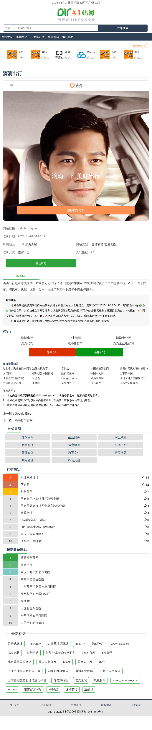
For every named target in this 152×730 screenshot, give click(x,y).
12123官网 (88, 652)
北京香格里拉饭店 (20, 661)
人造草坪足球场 (58, 643)
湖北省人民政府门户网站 (17, 368)
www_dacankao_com (125, 680)
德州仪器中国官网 (42, 373)
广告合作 (76, 705)
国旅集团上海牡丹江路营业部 (40, 498)
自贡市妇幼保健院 (32, 623)
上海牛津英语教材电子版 (24, 671)
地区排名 (67, 37)
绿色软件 (96, 383)
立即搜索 (122, 28)
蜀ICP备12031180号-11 (91, 711)
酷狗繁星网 (67, 373)
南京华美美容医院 (32, 579)
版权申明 (106, 705)
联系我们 (45, 705)
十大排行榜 (37, 37)
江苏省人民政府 (129, 383)
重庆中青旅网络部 (32, 534)
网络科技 (28, 445)
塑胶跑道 (26, 513)
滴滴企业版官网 (123, 343)
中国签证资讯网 (12, 383)
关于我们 (15, 705)
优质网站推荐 (139, 45)
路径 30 (26, 601)
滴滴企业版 (123, 337)
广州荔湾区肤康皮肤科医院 (38, 586)
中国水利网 (97, 373)
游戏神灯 (98, 643)
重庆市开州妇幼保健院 (35, 572)
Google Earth (69, 378)
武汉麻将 (14, 652)
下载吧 (36, 383)
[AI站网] (76, 14)
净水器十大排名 (31, 541)
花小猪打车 (75, 343)
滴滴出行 (27, 337)
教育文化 (74, 452)
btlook (67, 661)
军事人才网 (84, 661)
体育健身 (74, 445)
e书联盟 (54, 689)
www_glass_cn (120, 643)
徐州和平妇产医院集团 (35, 594)
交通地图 (110, 244)
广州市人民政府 (110, 671)
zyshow (12, 689)
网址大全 (7, 37)
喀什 (102, 661)
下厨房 (25, 484)
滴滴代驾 (27, 343)
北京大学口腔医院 (13, 378)
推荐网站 (21, 37)
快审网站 (53, 37)
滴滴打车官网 (24, 420)
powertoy (35, 643)
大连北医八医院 (31, 608)
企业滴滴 (75, 337)
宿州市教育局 (84, 671)
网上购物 (121, 437)
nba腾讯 (107, 652)
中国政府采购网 (100, 368)
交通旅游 (97, 244)
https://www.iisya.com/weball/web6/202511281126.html (77, 321)
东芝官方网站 (33, 689)
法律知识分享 (40, 368)
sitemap (136, 705)
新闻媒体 (28, 452)
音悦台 (65, 368)
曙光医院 (81, 680)
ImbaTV (80, 643)
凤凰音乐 (100, 680)
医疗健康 (121, 452)
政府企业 (28, 460)
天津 (21, 244)
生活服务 (74, 437)
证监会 (36, 378)
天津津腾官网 (47, 661)
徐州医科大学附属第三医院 (134, 378)
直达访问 (41, 263)
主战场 (88, 689)
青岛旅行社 (60, 680)
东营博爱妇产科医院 (34, 615)
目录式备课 (15, 643)
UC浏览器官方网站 (33, 520)
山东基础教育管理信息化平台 (27, 680)
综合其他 (74, 460)
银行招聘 (33, 652)
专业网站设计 (29, 477)
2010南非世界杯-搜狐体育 (38, 527)
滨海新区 (31, 244)
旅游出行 (24, 252)
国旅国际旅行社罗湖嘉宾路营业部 (43, 505)
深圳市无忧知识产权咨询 (134, 368)
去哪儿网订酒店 (57, 671)
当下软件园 (126, 373)
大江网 (7, 373)
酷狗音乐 (26, 491)
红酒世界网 (97, 378)
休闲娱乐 (28, 437)
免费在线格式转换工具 (60, 652)
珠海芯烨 (71, 689)
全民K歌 (66, 383)
